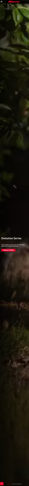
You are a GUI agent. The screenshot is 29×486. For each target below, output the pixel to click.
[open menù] (1, 1)
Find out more (8, 250)
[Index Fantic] (13, 2)
